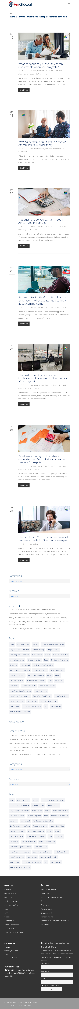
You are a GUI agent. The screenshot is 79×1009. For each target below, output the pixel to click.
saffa (50, 681)
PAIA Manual (9, 928)
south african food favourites (20, 696)
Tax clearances (46, 909)
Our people (8, 897)
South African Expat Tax (47, 686)
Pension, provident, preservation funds (55, 921)
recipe (49, 675)
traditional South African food (20, 712)
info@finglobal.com (11, 951)
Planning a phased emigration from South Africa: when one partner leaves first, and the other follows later (39, 623)
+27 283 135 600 (10, 958)
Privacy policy (9, 921)
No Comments (41, 74)
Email (43, 978)
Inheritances (45, 925)
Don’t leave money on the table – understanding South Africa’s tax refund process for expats (42, 459)
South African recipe (61, 696)
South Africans (32, 701)
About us (7, 889)
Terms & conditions (11, 925)
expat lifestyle (37, 655)
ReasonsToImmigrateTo (36, 675)
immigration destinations (59, 660)
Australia (35, 644)
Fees (6, 909)
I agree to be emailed (51, 986)
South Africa (59, 681)
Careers (7, 917)
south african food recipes (42, 696)
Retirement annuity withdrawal (52, 897)
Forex (43, 901)
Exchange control (47, 913)
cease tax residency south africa (53, 644)
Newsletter (57, 148)
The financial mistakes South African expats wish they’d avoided (32, 610)
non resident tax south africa (43, 665)
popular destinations (40, 670)
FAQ (6, 913)
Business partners (11, 901)
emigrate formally (38, 650)
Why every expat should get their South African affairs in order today (42, 143)
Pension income (47, 917)
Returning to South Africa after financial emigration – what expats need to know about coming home (42, 300)
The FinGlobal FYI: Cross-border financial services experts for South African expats (43, 538)
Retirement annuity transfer (36, 681)
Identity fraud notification (13, 932)
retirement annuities (16, 681)
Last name (45, 971)
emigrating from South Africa (19, 655)
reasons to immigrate (17, 675)
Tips (46, 706)
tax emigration (14, 706)
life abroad (13, 665)
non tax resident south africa (20, 670)
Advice (12, 644)
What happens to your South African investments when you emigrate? (40, 65)
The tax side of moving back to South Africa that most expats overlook (34, 628)
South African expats (29, 686)
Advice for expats (23, 644)
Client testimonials (11, 905)
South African (14, 686)
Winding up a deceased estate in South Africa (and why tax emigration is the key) (38, 617)
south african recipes (17, 701)
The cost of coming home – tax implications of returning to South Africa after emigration (42, 378)
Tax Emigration (46, 893)
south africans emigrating (48, 701)
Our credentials (10, 893)
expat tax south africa (60, 655)
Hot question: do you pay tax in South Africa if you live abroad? (41, 221)
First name (45, 964)
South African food (41, 691)
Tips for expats (56, 706)
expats (47, 655)
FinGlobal (24, 71)
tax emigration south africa (32, 706)
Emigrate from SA (53, 650)
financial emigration (34, 660)
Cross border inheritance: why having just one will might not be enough (34, 614)
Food (46, 660)
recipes (57, 675)
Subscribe (51, 989)
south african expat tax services (20, 691)
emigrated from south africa (19, 650)
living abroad (25, 665)
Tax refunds (45, 905)
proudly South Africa (57, 670)
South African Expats (45, 71)
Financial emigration (37, 148)
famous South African (17, 660)
